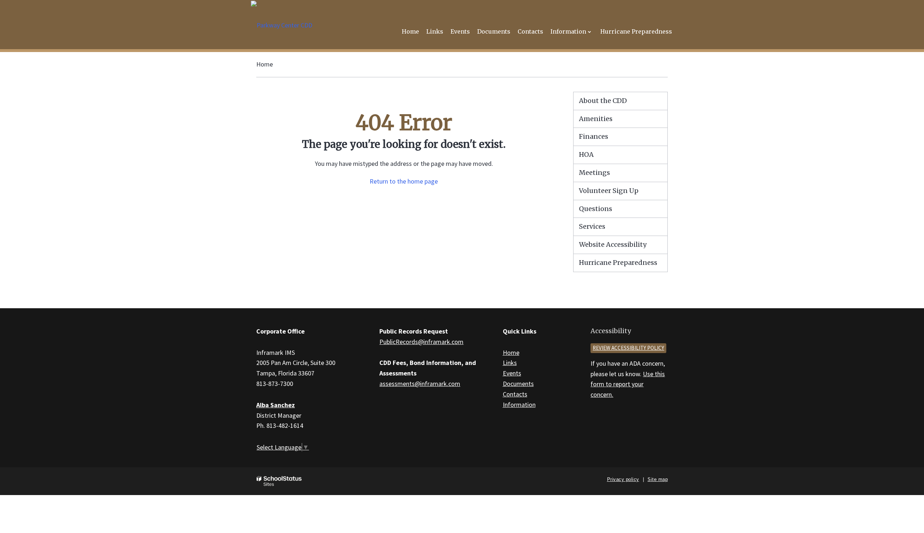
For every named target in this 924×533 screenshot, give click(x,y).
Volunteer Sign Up (608, 190)
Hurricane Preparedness (618, 262)
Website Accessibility (612, 244)
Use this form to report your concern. (627, 384)
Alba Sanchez (275, 405)
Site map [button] (658, 479)
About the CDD (603, 100)
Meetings (594, 172)
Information (519, 404)
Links (510, 362)
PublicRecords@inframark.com (421, 342)
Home (264, 64)
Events (512, 373)
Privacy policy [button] (623, 479)
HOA (586, 154)
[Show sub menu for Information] (589, 31)
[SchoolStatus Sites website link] (279, 481)
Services (592, 226)
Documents (518, 383)
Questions (595, 209)
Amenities (596, 119)
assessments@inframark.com (419, 383)
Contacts (515, 394)
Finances (593, 136)
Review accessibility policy (628, 347)
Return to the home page (404, 181)
